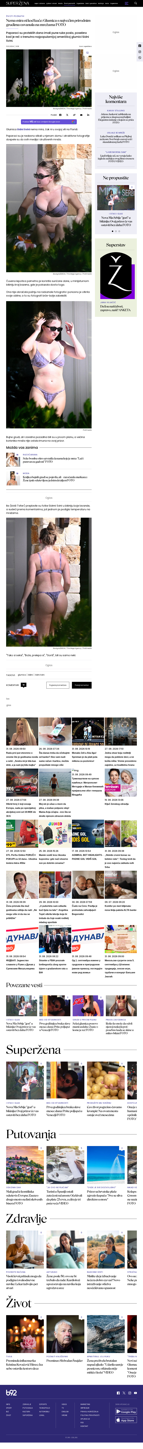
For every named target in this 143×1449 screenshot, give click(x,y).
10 (17, 473)
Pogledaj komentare (57, 685)
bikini (30, 675)
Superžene (80, 3)
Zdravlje (27, 1404)
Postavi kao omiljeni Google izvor (41, 121)
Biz (7, 1411)
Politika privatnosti (90, 1415)
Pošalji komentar (82, 685)
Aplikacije (85, 1419)
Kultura (26, 1411)
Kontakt (84, 1426)
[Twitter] (124, 1393)
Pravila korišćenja (89, 1411)
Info (8, 1404)
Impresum (85, 1408)
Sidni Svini (23, 129)
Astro (107, 3)
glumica (22, 675)
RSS (82, 1422)
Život (8, 1415)
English (65, 1411)
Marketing (85, 1404)
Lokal (42, 1415)
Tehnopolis (44, 1408)
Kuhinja (101, 3)
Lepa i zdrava (39, 3)
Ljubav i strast (51, 3)
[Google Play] (126, 1411)
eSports (43, 1404)
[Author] (116, 275)
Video (64, 1404)
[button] (112, 231)
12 (87, 52)
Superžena (28, 1415)
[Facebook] (118, 1393)
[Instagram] (129, 1393)
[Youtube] (135, 1393)
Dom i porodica (91, 3)
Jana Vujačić (108, 302)
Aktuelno (52, 1272)
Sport (9, 1408)
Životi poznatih (69, 3)
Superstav (114, 3)
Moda (60, 3)
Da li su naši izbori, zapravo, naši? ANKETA (115, 308)
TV (63, 1408)
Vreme (64, 1415)
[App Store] (126, 1419)
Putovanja (28, 1408)
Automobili (44, 1411)
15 (17, 454)
